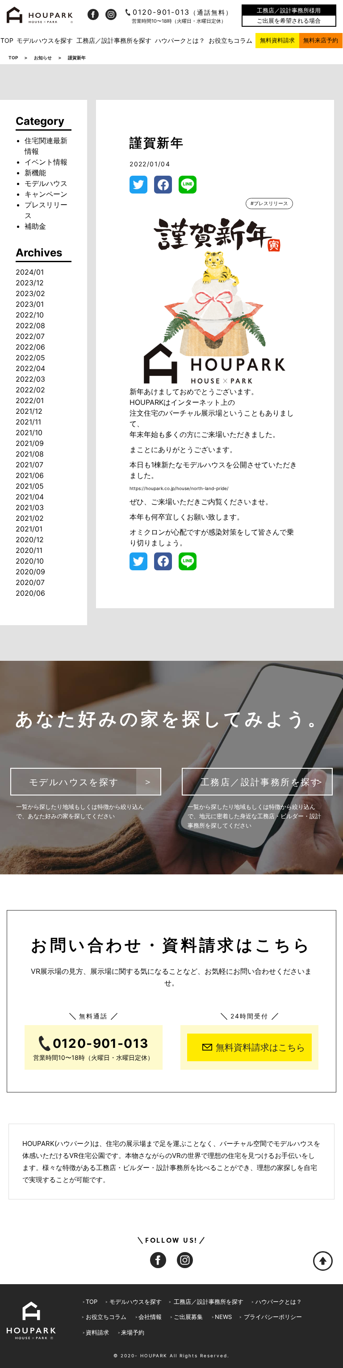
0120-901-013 (183, 12)
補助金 (35, 226)
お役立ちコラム (230, 40)
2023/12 (30, 282)
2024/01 (30, 272)
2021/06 (30, 475)
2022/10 (30, 314)
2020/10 (30, 560)
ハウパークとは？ (180, 40)
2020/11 (29, 550)
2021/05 (30, 486)
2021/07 (29, 464)
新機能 (35, 172)
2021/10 (29, 432)
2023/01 (30, 304)
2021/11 (28, 421)
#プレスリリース (269, 203)
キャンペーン (46, 194)
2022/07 (30, 336)
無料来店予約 (320, 40)
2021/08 (30, 453)
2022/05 (30, 357)
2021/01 (29, 528)
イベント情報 (46, 161)
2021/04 (30, 496)
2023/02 (30, 293)
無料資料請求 (277, 40)
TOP (6, 40)
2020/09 (30, 571)
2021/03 (30, 507)
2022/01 (30, 400)
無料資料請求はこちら (260, 1047)
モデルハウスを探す (45, 40)
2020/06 (30, 593)
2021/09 (30, 443)
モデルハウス (46, 183)
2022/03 (30, 379)
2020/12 (30, 539)
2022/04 (30, 368)
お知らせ (43, 57)
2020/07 (30, 582)
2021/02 (30, 518)
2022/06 (30, 346)
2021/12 (29, 411)
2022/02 (30, 389)
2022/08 (30, 325)
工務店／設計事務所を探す (113, 40)
